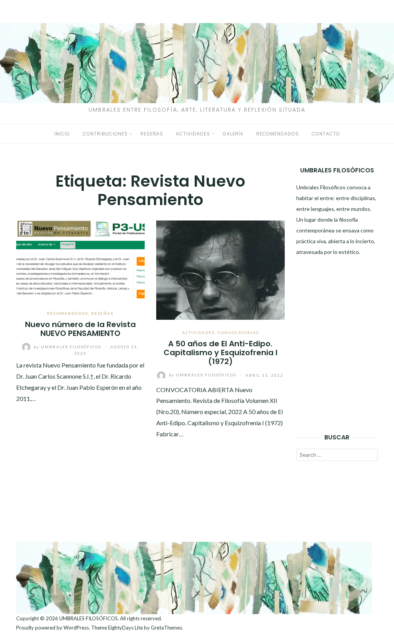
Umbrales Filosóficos (68, 346)
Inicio (62, 133)
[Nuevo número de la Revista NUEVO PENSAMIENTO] (80, 259)
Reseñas (151, 133)
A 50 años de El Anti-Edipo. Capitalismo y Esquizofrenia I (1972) (220, 352)
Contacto (326, 133)
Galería (233, 133)
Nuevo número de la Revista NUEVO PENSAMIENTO (80, 329)
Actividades (193, 133)
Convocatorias (238, 332)
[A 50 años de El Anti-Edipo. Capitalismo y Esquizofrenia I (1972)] (220, 269)
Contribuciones (105, 133)
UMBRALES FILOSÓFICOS (88, 618)
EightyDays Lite (125, 628)
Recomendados (277, 133)
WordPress (76, 628)
